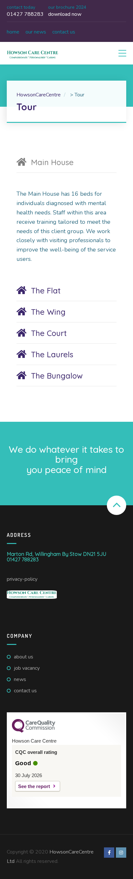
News (20, 679)
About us (23, 656)
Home (13, 31)
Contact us (63, 31)
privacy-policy (22, 579)
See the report (34, 786)
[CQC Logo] (33, 731)
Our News (36, 31)
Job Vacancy (27, 668)
